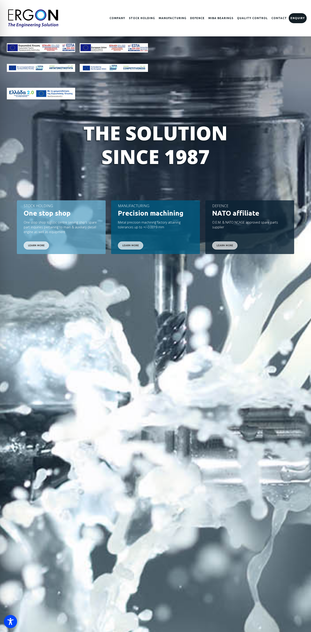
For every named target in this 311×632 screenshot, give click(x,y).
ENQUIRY (298, 18)
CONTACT (279, 18)
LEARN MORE (36, 245)
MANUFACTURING (172, 18)
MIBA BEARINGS (220, 18)
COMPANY (117, 18)
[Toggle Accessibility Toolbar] (10, 621)
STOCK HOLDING (142, 18)
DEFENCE (197, 18)
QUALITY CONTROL (252, 18)
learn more (225, 245)
